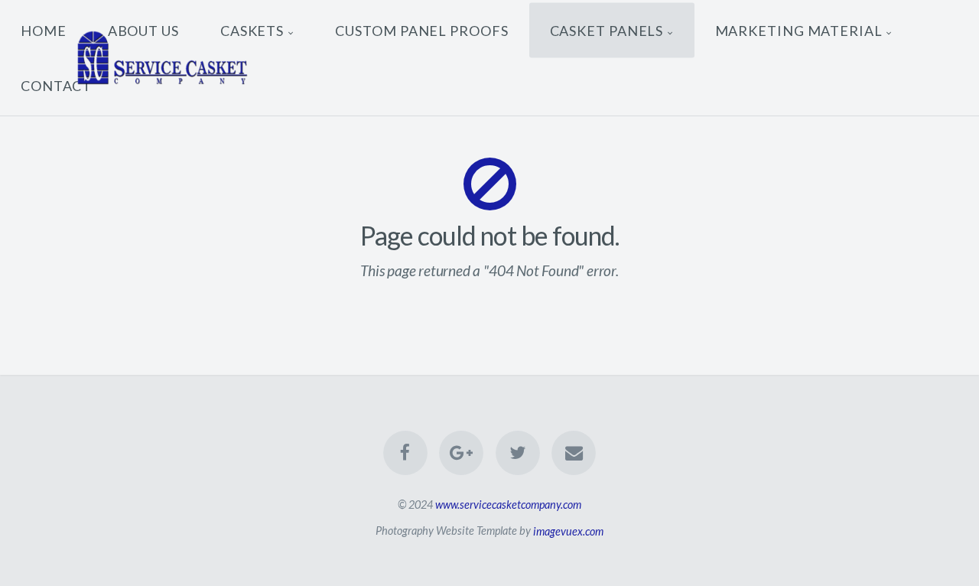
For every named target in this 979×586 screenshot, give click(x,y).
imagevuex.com (568, 530)
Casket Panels (607, 29)
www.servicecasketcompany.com (508, 504)
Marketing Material (799, 29)
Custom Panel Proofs (421, 29)
